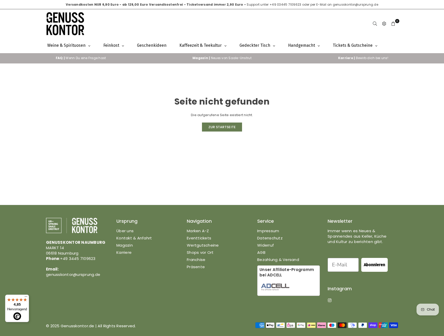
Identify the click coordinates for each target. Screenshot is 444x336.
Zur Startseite (222, 127)
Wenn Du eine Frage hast (81, 58)
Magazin (124, 245)
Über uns (125, 231)
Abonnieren (374, 264)
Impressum (268, 231)
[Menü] (26, 298)
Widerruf (265, 245)
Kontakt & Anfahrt (134, 238)
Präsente (196, 266)
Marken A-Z (198, 231)
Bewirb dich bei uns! (363, 58)
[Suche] (375, 23)
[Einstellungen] (384, 23)
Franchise (196, 259)
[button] (393, 23)
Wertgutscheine (203, 245)
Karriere (124, 252)
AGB (261, 252)
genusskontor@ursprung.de (355, 4)
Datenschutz (270, 238)
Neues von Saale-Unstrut (222, 58)
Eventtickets (199, 238)
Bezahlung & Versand (278, 259)
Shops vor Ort (200, 252)
